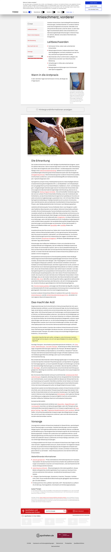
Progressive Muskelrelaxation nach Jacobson (60, 410)
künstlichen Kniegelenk (49, 238)
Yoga (42, 410)
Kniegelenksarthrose (38, 175)
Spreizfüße (53, 225)
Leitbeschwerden (32, 29)
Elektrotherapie (40, 346)
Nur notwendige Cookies (94, 9)
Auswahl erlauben (93, 6)
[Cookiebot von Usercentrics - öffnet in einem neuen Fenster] (15, 12)
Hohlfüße (63, 225)
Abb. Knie (40, 279)
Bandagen (37, 368)
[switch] (43, 12)
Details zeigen (69, 12)
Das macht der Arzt (33, 46)
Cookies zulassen (93, 2)
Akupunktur (60, 404)
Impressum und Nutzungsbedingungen (43, 543)
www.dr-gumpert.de (39, 460)
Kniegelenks (61, 217)
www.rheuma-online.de (40, 468)
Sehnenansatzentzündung (48, 170)
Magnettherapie (70, 404)
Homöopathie (35, 406)
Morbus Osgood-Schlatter (48, 192)
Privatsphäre (68, 543)
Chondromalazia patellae (41, 286)
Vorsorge (30, 51)
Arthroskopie (61, 394)
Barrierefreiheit (55, 546)
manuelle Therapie (51, 346)
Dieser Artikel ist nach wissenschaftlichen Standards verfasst (53, 497)
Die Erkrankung (32, 40)
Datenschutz (59, 543)
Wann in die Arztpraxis (33, 35)
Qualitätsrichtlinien (79, 543)
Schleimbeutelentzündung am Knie (57, 295)
